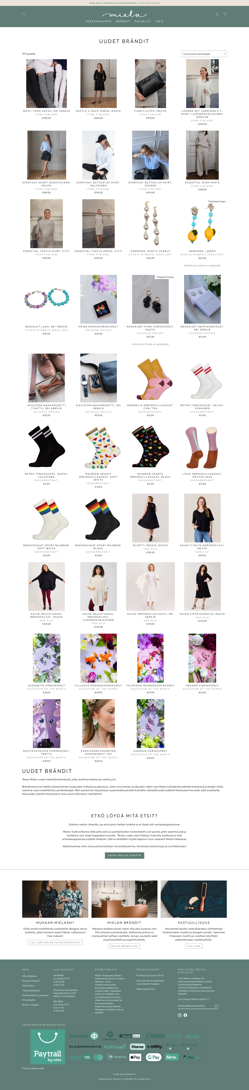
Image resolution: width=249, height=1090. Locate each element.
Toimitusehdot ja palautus (35, 995)
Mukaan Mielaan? (31, 980)
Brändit (123, 21)
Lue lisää (193, 946)
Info (160, 21)
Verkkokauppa (98, 21)
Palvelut (143, 21)
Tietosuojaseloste (31, 990)
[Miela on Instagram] (179, 1015)
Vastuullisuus (28, 985)
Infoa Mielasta (29, 976)
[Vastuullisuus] (194, 899)
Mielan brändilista (124, 946)
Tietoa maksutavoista (33, 1068)
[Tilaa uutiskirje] (216, 1006)
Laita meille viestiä (124, 855)
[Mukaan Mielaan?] (55, 899)
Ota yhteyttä (28, 1000)
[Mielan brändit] (125, 899)
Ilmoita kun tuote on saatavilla (202, 265)
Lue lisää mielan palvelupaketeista (55, 942)
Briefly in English (30, 1004)
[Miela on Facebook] (185, 1015)
